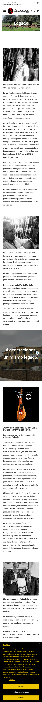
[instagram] (38, 3)
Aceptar (21, 686)
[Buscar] (32, 11)
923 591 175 (12, 2)
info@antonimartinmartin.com (12, 4)
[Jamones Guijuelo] (18, 9)
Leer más (12, 680)
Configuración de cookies (21, 692)
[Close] (39, 643)
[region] (21, 672)
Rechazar (21, 698)
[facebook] (34, 3)
